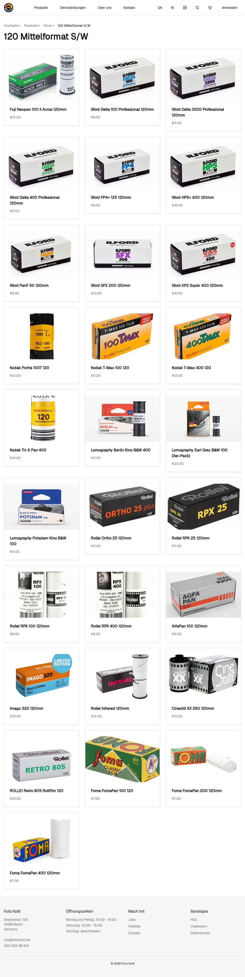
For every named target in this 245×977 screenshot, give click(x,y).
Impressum (198, 926)
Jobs (132, 919)
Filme (48, 25)
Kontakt (129, 8)
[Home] (8, 7)
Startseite (11, 25)
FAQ (193, 919)
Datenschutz (200, 933)
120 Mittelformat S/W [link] (74, 25)
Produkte (41, 8)
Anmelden (229, 8)
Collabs (134, 933)
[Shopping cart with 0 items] (210, 7)
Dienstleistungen (73, 8)
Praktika (134, 926)
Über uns (104, 8)
